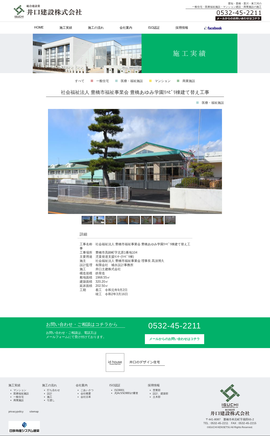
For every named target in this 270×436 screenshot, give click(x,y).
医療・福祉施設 (132, 81)
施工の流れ (96, 27)
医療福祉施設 (21, 393)
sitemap (34, 411)
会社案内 (126, 27)
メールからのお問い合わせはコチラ (174, 339)
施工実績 (65, 27)
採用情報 (182, 27)
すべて (79, 81)
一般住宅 (102, 81)
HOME (39, 27)
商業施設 (188, 81)
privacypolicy (16, 411)
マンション (163, 81)
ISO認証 (154, 27)
